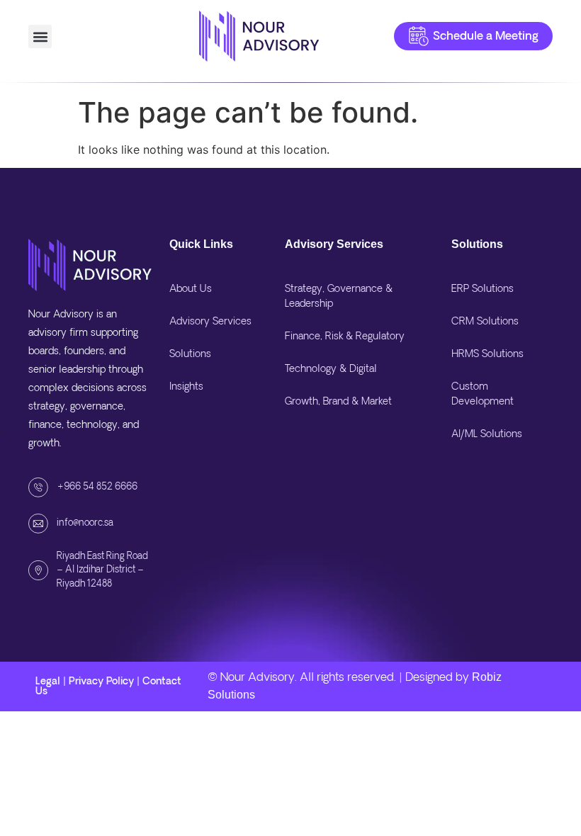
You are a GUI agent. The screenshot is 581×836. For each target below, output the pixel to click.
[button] (40, 36)
